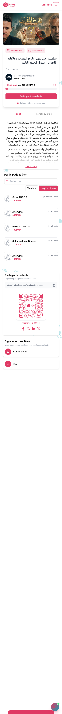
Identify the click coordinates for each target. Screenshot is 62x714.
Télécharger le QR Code (31, 323)
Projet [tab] (18, 114)
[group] (42, 188)
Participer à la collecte (31, 96)
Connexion (47, 5)
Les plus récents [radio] (48, 188)
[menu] (56, 4)
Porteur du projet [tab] (44, 114)
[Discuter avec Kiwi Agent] (55, 707)
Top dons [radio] (31, 188)
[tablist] (31, 114)
